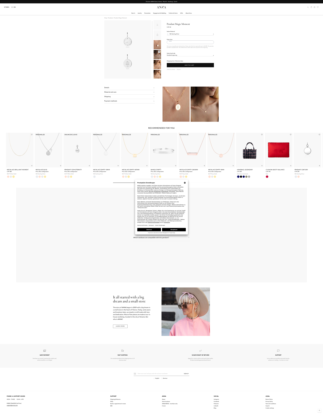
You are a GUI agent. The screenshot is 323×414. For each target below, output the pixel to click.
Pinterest (216, 403)
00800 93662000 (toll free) (14, 403)
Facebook (216, 401)
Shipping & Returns (115, 399)
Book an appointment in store (118, 403)
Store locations (166, 401)
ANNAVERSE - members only (169, 403)
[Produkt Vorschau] (32, 165)
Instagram (216, 399)
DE (12, 7)
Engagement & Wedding (159, 13)
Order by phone (171, 69)
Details (106, 88)
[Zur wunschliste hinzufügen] (32, 134)
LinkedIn (216, 406)
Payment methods (110, 101)
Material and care (110, 92)
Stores (6, 7)
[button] (190, 39)
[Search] (308, 7)
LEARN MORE (120, 326)
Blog (215, 408)
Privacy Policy (269, 401)
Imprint (268, 406)
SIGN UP (186, 373)
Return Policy (269, 399)
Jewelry (140, 13)
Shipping (107, 96)
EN (15, 7)
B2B (111, 406)
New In (133, 13)
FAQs (111, 401)
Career (164, 406)
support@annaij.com (12, 405)
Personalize (147, 13)
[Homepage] (161, 7)
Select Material (171, 31)
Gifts (181, 13)
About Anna (189, 13)
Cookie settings (270, 408)
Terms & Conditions (271, 403)
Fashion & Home (173, 13)
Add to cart (189, 65)
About (163, 399)
